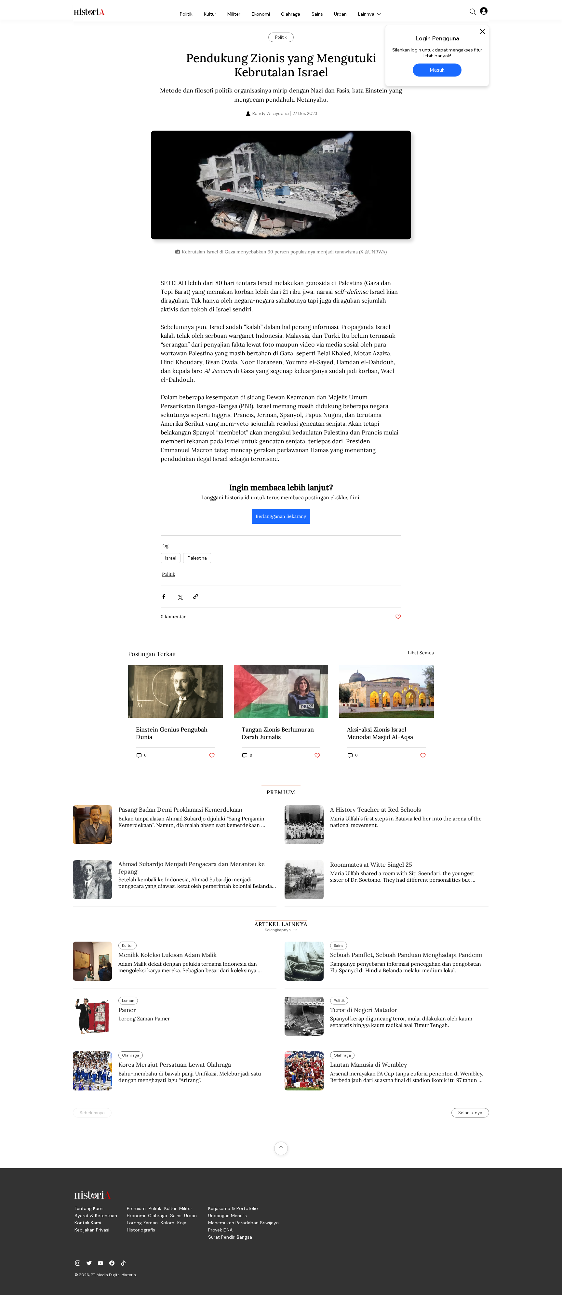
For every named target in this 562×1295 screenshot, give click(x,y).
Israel (170, 558)
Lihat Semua (421, 653)
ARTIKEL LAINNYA (281, 924)
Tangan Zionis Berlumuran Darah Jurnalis (278, 733)
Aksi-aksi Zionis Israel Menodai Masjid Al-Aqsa (380, 733)
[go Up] (281, 1148)
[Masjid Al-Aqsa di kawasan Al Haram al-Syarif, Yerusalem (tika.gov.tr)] (386, 691)
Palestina (197, 558)
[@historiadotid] (100, 1263)
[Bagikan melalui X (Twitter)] (180, 596)
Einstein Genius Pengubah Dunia (171, 733)
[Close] (482, 31)
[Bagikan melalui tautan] (196, 596)
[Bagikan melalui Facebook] (164, 596)
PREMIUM (281, 792)
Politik (168, 574)
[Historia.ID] (89, 12)
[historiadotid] (78, 1263)
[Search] (473, 12)
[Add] (281, 188)
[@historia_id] (89, 1263)
